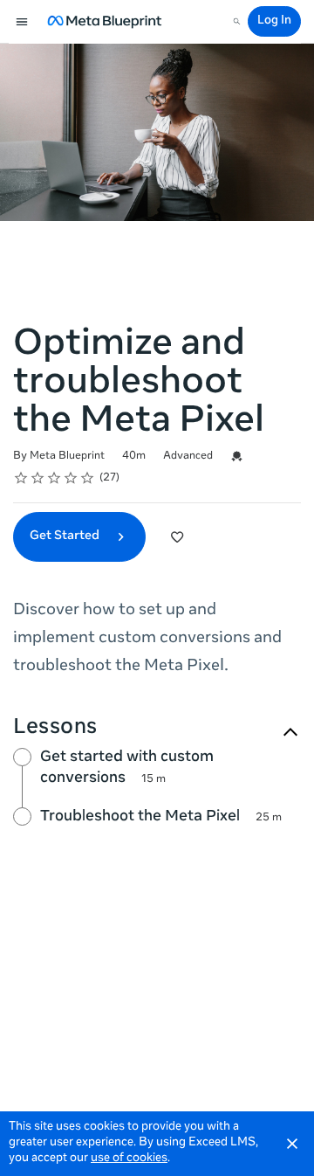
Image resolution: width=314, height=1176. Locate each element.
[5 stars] (87, 478)
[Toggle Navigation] (23, 22)
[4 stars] (71, 478)
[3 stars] (54, 478)
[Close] (292, 1144)
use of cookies (129, 1159)
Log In (274, 21)
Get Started (66, 536)
